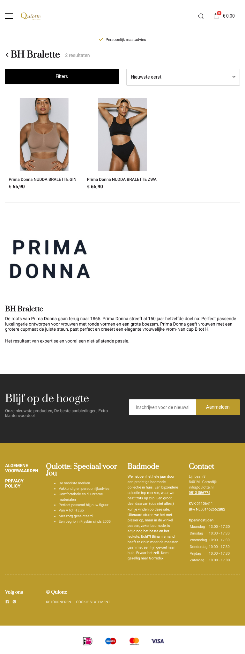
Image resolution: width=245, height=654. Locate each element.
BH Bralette (35, 54)
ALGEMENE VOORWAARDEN (21, 468)
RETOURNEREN (58, 602)
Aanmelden (218, 407)
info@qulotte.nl (201, 487)
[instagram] (14, 602)
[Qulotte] (31, 16)
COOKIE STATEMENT (93, 602)
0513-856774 (199, 492)
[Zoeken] (201, 16)
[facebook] (7, 602)
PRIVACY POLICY (14, 484)
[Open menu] (9, 16)
